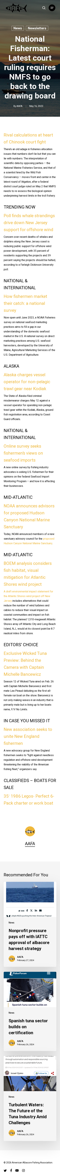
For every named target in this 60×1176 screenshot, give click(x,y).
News (18, 28)
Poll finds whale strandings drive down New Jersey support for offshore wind (29, 223)
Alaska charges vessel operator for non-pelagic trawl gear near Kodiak (27, 382)
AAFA (19, 106)
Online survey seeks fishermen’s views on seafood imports (23, 453)
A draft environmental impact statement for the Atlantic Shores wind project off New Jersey (28, 596)
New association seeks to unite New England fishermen (28, 736)
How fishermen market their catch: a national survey (25, 303)
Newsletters (37, 28)
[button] (52, 7)
